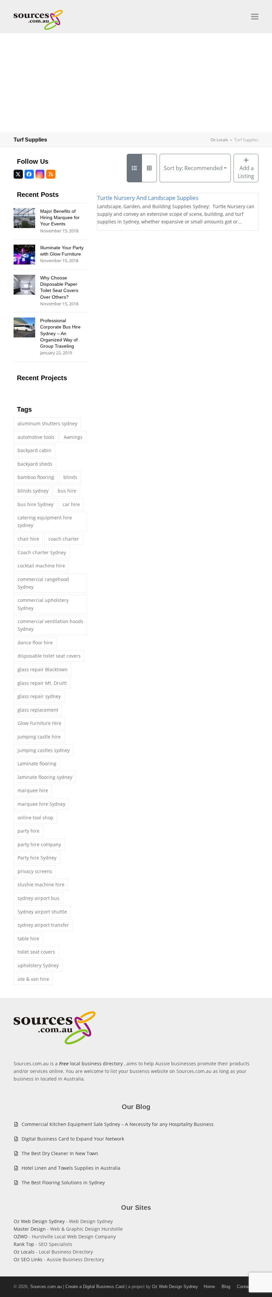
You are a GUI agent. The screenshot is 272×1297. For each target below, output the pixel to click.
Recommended (193, 168)
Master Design (30, 1229)
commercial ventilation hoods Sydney (50, 625)
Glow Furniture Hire (39, 723)
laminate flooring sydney (45, 777)
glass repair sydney (39, 696)
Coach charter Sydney (42, 552)
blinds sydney (33, 491)
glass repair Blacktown (43, 669)
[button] (254, 17)
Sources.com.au (46, 1286)
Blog (226, 1286)
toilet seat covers (36, 952)
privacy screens (35, 871)
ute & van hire (33, 979)
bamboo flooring (36, 477)
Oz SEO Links (28, 1259)
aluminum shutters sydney (47, 423)
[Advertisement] (136, 82)
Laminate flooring (37, 763)
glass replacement (38, 710)
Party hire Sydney (37, 858)
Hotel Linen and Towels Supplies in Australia (71, 1168)
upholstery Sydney (38, 965)
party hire (28, 831)
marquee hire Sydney (41, 804)
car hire (71, 504)
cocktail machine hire (41, 565)
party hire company (39, 844)
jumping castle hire (39, 737)
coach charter (63, 539)
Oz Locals (24, 1252)
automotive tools (36, 437)
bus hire (67, 491)
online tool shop (35, 817)
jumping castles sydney (44, 750)
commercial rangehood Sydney (43, 583)
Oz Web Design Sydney (39, 1221)
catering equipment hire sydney (45, 521)
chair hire (28, 539)
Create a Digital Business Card (94, 1286)
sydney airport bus (38, 898)
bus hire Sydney (35, 504)
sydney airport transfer (43, 925)
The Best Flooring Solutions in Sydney (63, 1182)
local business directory (96, 1063)
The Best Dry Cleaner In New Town (60, 1153)
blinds (70, 477)
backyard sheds (35, 464)
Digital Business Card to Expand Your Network (73, 1139)
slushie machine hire (41, 884)
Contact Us (247, 1286)
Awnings (73, 437)
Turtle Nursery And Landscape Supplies (147, 198)
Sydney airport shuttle (42, 912)
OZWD (21, 1236)
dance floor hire (35, 642)
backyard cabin (34, 450)
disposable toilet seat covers (49, 656)
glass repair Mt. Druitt (42, 683)
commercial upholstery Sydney (43, 604)
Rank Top (24, 1244)
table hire (28, 938)
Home (209, 1286)
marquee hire (33, 790)
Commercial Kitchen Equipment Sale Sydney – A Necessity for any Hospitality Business (118, 1124)
